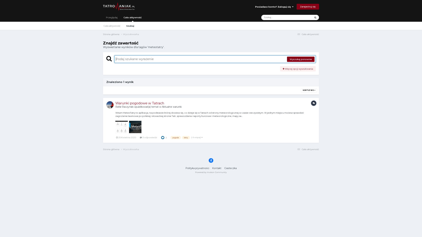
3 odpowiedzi (149, 137)
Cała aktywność (132, 17)
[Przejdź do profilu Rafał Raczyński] (110, 104)
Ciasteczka (230, 168)
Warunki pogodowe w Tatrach (139, 103)
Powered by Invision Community (211, 172)
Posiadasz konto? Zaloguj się (273, 6)
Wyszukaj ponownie (301, 59)
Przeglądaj (112, 17)
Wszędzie (302, 17)
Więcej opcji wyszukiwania (298, 68)
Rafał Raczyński (124, 106)
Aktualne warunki (172, 106)
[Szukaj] (315, 17)
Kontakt (216, 168)
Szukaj (130, 26)
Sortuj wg (308, 90)
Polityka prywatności (197, 168)
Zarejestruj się (308, 6)
